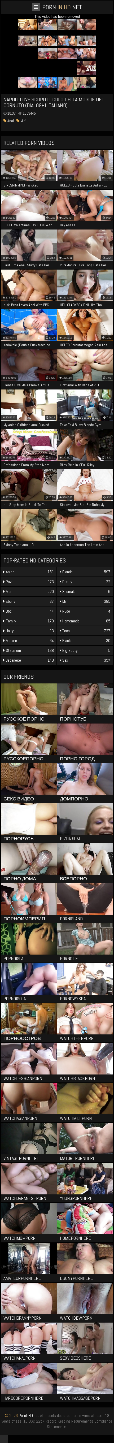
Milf (22, 120)
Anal (10, 120)
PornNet (62, 7)
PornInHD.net (29, 1415)
